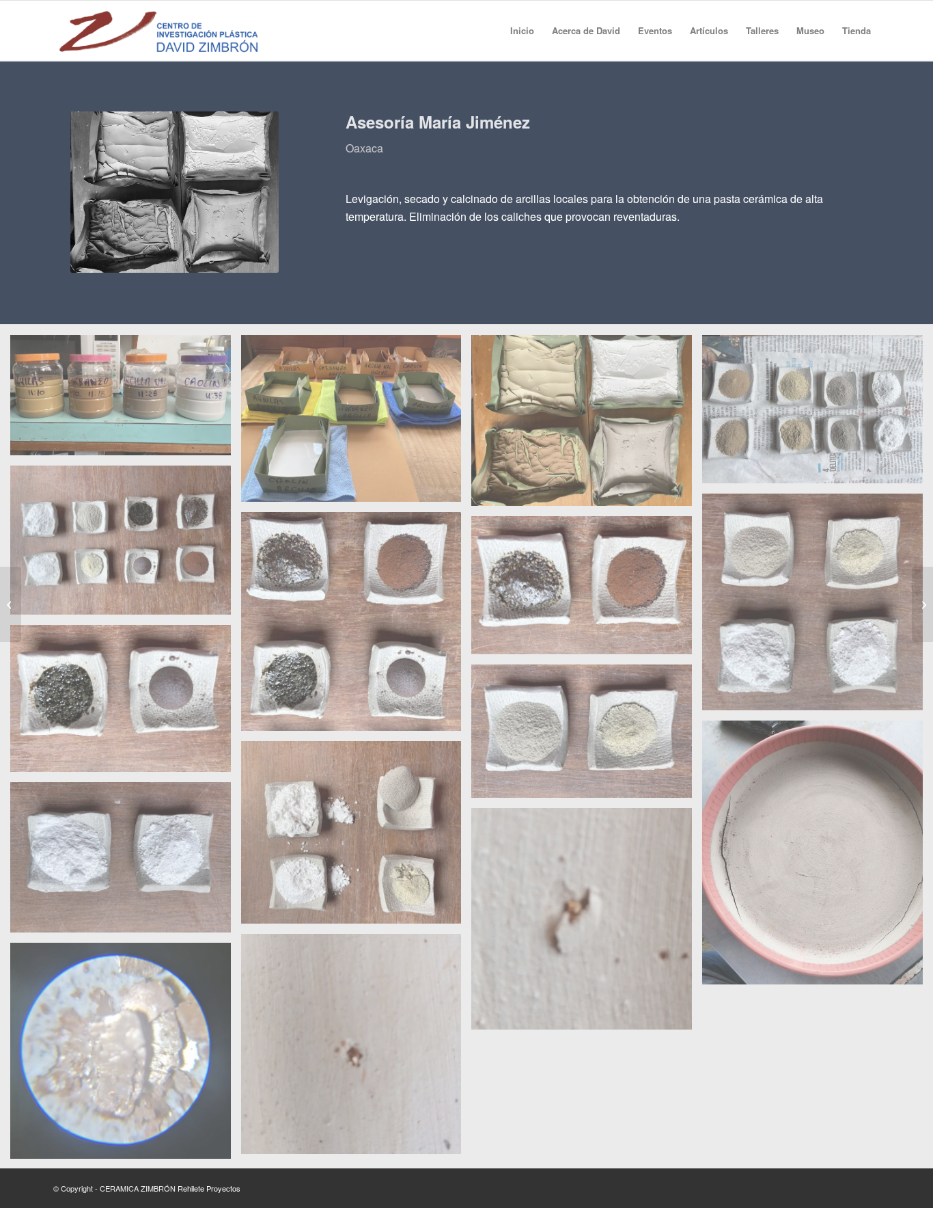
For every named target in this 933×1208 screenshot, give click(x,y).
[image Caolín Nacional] (125, 862)
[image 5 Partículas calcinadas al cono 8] (125, 546)
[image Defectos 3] (125, 1056)
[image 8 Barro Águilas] (586, 590)
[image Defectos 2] (356, 1049)
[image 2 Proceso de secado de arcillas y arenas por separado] (356, 423)
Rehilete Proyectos (209, 1188)
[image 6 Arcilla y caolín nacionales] (817, 607)
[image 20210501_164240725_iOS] (356, 837)
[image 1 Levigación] (125, 400)
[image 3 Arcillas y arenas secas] (586, 425)
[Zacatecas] (10, 604)
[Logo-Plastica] (158, 31)
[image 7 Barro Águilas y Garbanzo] (356, 626)
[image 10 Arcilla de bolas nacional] (586, 736)
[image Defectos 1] (586, 924)
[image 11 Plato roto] (817, 858)
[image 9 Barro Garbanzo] (125, 703)
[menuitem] (522, 31)
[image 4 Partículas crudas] (817, 414)
